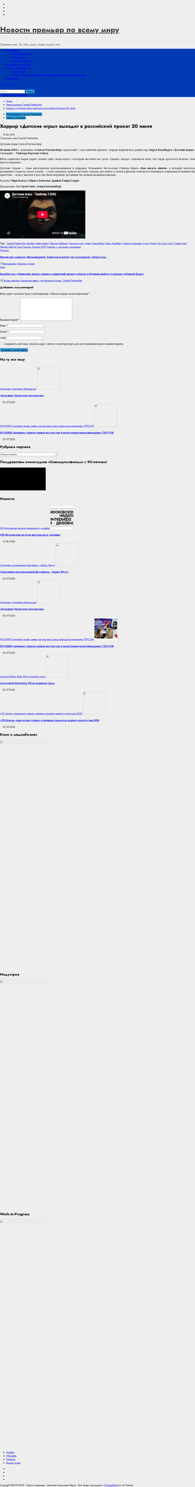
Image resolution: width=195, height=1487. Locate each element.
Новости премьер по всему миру (59, 29)
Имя (3, 325)
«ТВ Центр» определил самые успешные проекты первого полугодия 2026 (41, 713)
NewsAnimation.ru (23, 61)
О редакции (13, 50)
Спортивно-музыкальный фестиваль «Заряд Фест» (27, 565)
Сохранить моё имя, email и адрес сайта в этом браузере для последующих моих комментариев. (64, 344)
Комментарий (10, 319)
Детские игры (76, 243)
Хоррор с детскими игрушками (64, 247)
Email (4, 331)
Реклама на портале (18, 64)
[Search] (1, 88)
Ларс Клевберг (114, 243)
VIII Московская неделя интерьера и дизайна (25, 528)
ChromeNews (111, 1485)
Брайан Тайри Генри (38, 243)
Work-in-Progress (49, 75)
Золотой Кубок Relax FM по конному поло (22, 676)
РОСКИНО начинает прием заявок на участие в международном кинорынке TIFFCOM (47, 426)
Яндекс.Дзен (13, 1463)
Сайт (3, 337)
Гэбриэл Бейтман (58, 243)
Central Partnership (16, 243)
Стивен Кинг (180, 243)
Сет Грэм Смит (165, 243)
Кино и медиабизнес (19, 68)
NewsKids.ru (19, 57)
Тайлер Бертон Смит (11, 247)
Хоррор (27, 247)
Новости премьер (132, 243)
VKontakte (11, 1456)
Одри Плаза (150, 243)
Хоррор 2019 (39, 247)
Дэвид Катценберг (95, 243)
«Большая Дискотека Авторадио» (18, 389)
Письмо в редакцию (14, 95)
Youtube (10, 1452)
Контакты (12, 78)
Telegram (10, 1459)
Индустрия (18, 71)
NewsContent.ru (21, 54)
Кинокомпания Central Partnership (24, 114)
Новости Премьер (16, 117)
